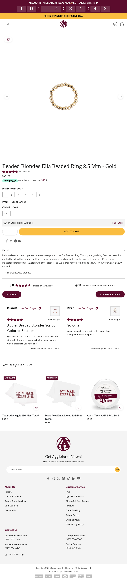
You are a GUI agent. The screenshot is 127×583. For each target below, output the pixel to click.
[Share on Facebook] (6, 241)
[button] (3, 24)
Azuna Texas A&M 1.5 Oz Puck (103, 415)
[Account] (115, 24)
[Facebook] (48, 478)
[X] (58, 478)
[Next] (121, 328)
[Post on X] (11, 241)
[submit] (117, 469)
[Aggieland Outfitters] (63, 24)
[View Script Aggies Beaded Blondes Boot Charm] (115, 311)
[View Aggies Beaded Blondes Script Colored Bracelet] (55, 311)
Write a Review (113, 295)
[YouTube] (63, 478)
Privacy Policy (55, 572)
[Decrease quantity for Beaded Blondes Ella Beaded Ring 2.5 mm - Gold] (5, 231)
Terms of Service (70, 572)
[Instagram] (53, 478)
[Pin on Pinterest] (15, 241)
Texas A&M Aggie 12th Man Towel (20, 415)
